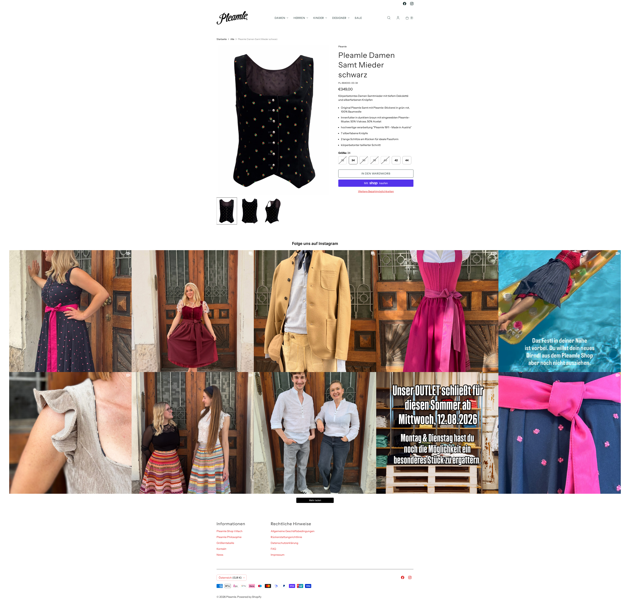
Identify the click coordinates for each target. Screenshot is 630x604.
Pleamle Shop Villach (229, 531)
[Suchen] (388, 18)
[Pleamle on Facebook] (404, 3)
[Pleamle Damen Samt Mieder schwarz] (273, 120)
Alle (232, 39)
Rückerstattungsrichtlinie (286, 537)
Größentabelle (225, 543)
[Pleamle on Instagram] (411, 3)
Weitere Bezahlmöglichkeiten (376, 191)
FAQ (273, 548)
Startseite (222, 39)
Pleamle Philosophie (229, 537)
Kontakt (221, 548)
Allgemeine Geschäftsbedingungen (293, 531)
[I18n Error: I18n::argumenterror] (227, 210)
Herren (299, 17)
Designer (339, 17)
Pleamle (231, 596)
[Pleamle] (232, 18)
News (220, 554)
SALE (358, 17)
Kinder (318, 17)
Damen (280, 17)
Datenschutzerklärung (284, 543)
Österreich (230, 577)
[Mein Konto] (398, 18)
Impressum (277, 554)
